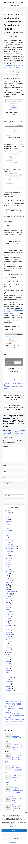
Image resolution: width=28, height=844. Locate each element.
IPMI (16, 383)
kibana (7, 641)
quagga (8, 670)
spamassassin (10, 677)
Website (5, 477)
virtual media (14, 386)
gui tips (8, 564)
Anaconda (8, 596)
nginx (7, 659)
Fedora (8, 559)
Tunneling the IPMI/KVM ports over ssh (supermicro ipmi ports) (13, 311)
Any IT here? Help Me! (14, 2)
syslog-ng (8, 683)
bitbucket (8, 607)
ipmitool (8, 638)
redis (7, 672)
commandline (9, 550)
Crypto (7, 514)
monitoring (8, 650)
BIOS (7, 523)
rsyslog (8, 675)
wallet (7, 519)
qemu (7, 668)
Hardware (7, 521)
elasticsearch (9, 625)
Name (4, 465)
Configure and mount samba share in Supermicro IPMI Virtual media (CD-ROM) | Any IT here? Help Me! (14, 432)
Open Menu (15, 5)
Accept (14, 830)
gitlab (7, 629)
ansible (8, 598)
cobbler (8, 616)
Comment (6, 446)
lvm (7, 568)
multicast (8, 569)
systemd (8, 684)
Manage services (13, 826)
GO (7, 584)
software (7, 595)
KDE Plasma (9, 640)
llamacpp (8, 512)
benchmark (9, 539)
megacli (8, 649)
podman (8, 666)
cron (7, 557)
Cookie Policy (13, 842)
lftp (6, 643)
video (7, 532)
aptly (7, 602)
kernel (7, 566)
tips (22, 379)
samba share (16, 385)
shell (7, 575)
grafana (8, 632)
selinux (8, 573)
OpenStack (9, 663)
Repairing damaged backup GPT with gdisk (17, 798)
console (8, 555)
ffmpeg (7, 627)
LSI (7, 528)
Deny (14, 834)
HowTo (7, 533)
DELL (7, 524)
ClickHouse (9, 614)
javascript (20, 383)
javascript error (8, 385)
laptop (7, 526)
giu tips (8, 562)
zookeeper (8, 688)
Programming (8, 582)
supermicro (17, 379)
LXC (7, 645)
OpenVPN (8, 665)
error (13, 383)
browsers (8, 611)
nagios (7, 656)
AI (5, 510)
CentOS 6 (8, 541)
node (7, 517)
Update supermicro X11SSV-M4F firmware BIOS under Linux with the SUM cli (14, 710)
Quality (7, 587)
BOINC (8, 609)
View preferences (14, 838)
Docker (8, 620)
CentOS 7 (8, 542)
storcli (7, 679)
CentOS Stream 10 (11, 546)
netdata (9, 652)
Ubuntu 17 (8, 580)
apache (8, 600)
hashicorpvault (10, 634)
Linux (12, 379)
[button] (26, 812)
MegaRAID (9, 530)
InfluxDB (8, 636)
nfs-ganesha (9, 657)
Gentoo (8, 560)
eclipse (8, 623)
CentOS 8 (8, 544)
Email (4, 471)
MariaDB (8, 647)
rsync (7, 674)
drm (7, 622)
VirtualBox (8, 686)
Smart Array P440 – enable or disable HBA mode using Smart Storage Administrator (13, 779)
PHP (7, 586)
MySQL (8, 654)
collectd (8, 618)
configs (8, 553)
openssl (8, 661)
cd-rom (9, 383)
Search (14, 498)
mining (7, 515)
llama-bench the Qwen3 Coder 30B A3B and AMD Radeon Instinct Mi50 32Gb (14, 715)
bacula (7, 604)
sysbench (8, 681)
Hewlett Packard (10, 591)
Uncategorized (9, 690)
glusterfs (8, 631)
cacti (7, 613)
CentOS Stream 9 (10, 548)
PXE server (9, 571)
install (6, 535)
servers (7, 589)
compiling (8, 551)
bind (7, 605)
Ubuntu (8, 578)
